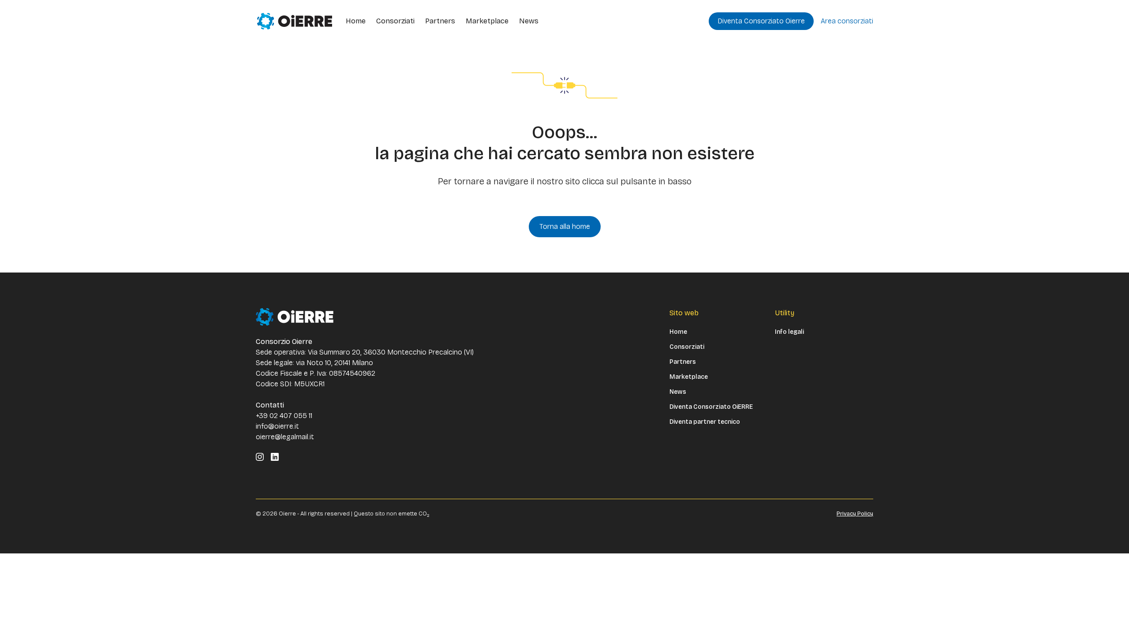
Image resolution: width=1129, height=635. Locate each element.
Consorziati (395, 21)
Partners (440, 21)
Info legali (789, 332)
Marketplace (487, 21)
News (528, 21)
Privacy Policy (855, 513)
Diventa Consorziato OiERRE (711, 407)
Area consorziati (847, 21)
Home (356, 21)
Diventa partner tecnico (704, 422)
